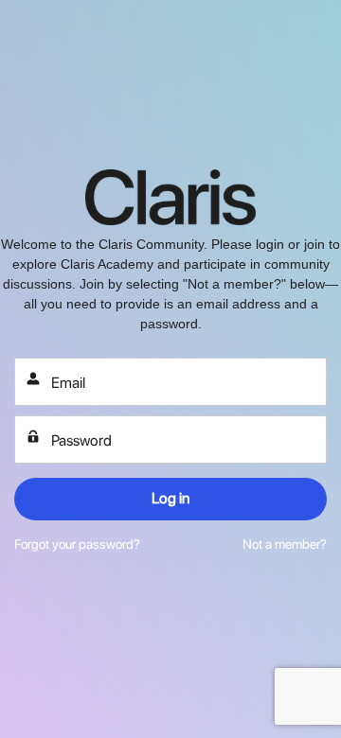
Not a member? (284, 544)
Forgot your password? (77, 544)
